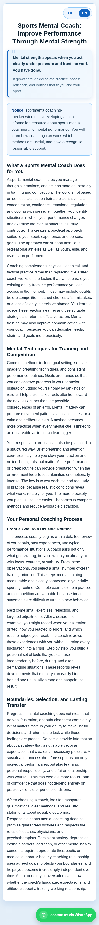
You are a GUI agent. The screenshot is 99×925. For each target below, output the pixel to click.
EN (84, 13)
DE (70, 13)
